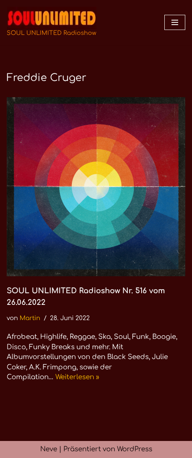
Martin (30, 318)
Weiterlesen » (77, 377)
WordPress (134, 449)
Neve (48, 449)
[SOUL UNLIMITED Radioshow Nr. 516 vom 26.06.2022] (96, 186)
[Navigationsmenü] (174, 22)
